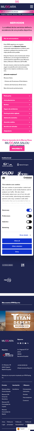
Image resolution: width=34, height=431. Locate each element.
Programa (3, 14)
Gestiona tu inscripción (27, 14)
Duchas (6, 105)
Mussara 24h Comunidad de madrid (6, 405)
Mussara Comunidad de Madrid (6, 412)
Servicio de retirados (10, 126)
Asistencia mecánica (10, 118)
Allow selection (17, 246)
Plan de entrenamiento (11, 38)
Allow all (17, 241)
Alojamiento (8, 131)
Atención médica (9, 122)
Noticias (25, 394)
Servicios (15, 14)
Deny (17, 251)
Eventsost (26, 400)
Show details (24, 235)
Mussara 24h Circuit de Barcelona (5, 397)
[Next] (8, 335)
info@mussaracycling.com (24, 368)
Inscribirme (15, 389)
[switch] (29, 215)
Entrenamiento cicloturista (27, 390)
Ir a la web (15, 327)
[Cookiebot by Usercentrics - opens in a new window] (24, 178)
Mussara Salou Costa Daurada (6, 390)
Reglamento (9, 14)
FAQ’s (19, 14)
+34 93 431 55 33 (22, 365)
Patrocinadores (27, 398)
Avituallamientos (9, 100)
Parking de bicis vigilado (11, 113)
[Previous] (5, 335)
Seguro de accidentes (11, 109)
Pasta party (7, 96)
